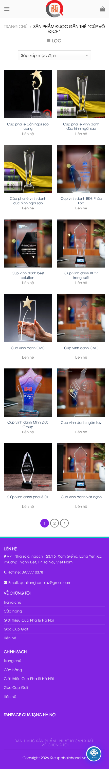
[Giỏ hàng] (102, 8)
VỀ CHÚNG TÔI (55, 744)
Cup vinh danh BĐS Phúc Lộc (81, 200)
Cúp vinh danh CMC (28, 347)
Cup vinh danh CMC (81, 347)
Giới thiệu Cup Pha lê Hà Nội (29, 620)
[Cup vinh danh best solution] (28, 243)
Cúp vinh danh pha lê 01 (28, 496)
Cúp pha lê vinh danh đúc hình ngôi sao (81, 126)
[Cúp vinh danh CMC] (28, 318)
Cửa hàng (13, 610)
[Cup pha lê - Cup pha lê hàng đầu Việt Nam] (54, 9)
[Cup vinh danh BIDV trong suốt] (81, 243)
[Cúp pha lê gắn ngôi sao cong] (28, 94)
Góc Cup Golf (16, 628)
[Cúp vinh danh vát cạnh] (81, 467)
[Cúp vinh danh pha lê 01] (28, 467)
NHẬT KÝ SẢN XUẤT (76, 740)
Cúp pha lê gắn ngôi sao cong (28, 126)
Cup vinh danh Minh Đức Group (28, 424)
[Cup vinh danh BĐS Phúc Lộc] (81, 169)
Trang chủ (15, 26)
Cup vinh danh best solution (28, 275)
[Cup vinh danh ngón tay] (81, 392)
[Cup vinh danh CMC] (81, 318)
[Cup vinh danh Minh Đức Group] (28, 392)
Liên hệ (10, 637)
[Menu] (7, 9)
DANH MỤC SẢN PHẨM (35, 740)
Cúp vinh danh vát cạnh (81, 496)
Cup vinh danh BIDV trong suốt (81, 275)
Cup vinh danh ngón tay (81, 422)
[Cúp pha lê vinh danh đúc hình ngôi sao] (81, 94)
